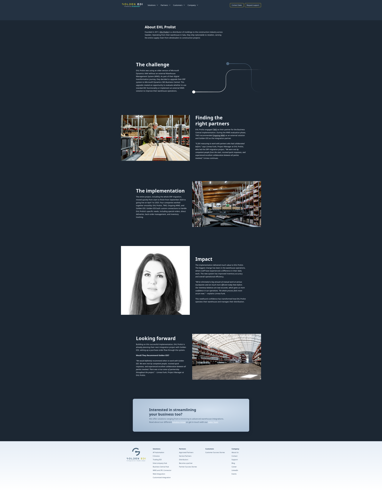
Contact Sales (237, 5)
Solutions (156, 449)
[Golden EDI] (132, 5)
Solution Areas (179, 422)
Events (234, 474)
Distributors (183, 459)
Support (235, 459)
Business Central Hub (161, 467)
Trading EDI (157, 459)
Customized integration (162, 477)
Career (234, 467)
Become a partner (186, 463)
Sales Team (213, 422)
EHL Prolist (164, 32)
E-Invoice (156, 456)
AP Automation (158, 452)
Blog (233, 463)
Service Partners (185, 456)
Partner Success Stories (188, 467)
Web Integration (159, 474)
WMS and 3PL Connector (162, 470)
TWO (215, 129)
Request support (253, 5)
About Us (235, 452)
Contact (234, 456)
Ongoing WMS (219, 135)
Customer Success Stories (215, 452)
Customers (209, 449)
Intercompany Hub (160, 463)
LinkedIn (235, 470)
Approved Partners (186, 452)
